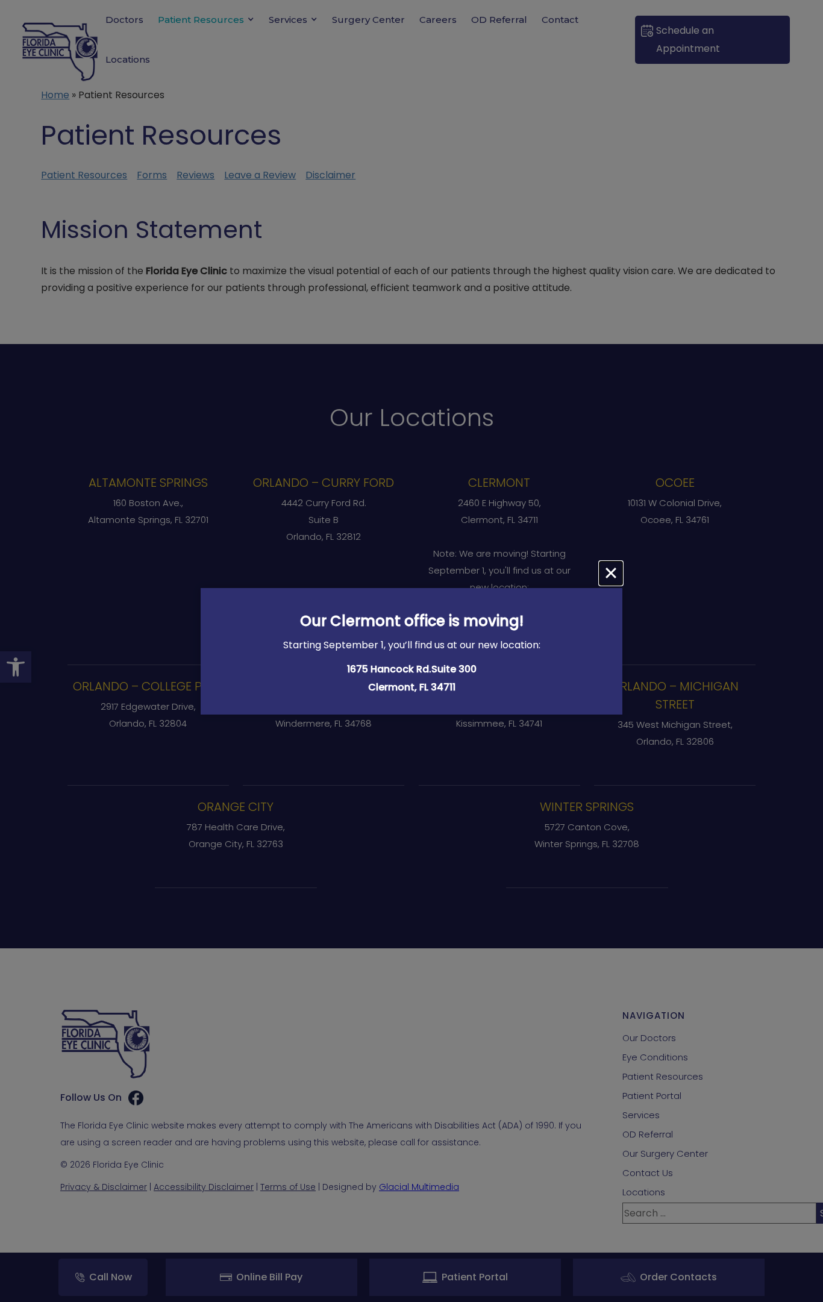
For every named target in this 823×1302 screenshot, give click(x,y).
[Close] (610, 573)
